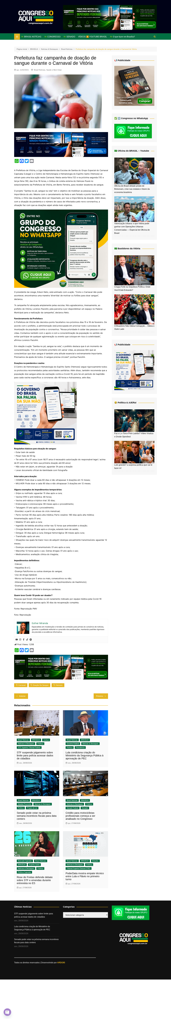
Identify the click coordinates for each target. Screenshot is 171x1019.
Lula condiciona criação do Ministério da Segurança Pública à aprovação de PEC (84, 755)
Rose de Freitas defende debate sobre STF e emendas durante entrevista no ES (35, 880)
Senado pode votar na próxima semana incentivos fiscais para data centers (36, 815)
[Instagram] (20, 639)
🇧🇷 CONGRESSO (52, 37)
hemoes (59, 685)
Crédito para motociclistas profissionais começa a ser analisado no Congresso (80, 815)
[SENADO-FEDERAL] (61, 144)
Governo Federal (73, 744)
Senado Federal (72, 808)
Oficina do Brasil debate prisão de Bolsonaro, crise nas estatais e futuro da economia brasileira (132, 189)
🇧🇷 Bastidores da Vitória (127, 248)
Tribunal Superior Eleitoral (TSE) (78, 868)
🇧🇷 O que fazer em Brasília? (122, 37)
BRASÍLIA (36, 740)
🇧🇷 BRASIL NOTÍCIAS (31, 37)
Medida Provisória (24, 804)
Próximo (99, 696)
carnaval (22, 685)
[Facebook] (24, 639)
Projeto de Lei (32, 808)
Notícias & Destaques (26, 744)
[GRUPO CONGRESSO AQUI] (61, 248)
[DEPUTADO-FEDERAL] (110, 17)
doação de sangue (40, 685)
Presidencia (80, 747)
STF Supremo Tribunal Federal (29, 747)
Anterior (22, 696)
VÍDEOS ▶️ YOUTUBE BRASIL (92, 37)
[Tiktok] (27, 639)
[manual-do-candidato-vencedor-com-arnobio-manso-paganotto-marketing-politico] (134, 86)
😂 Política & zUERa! (125, 402)
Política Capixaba (24, 872)
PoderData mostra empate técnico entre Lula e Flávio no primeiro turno (85, 876)
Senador (85, 808)
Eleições (95, 861)
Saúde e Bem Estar (54, 70)
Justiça (46, 740)
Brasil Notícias (39, 70)
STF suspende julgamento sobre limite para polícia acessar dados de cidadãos (35, 755)
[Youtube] (17, 639)
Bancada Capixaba (25, 861)
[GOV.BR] (45, 413)
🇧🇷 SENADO (69, 37)
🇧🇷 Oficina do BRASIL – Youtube (131, 151)
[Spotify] (31, 639)
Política (40, 744)
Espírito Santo (34, 865)
